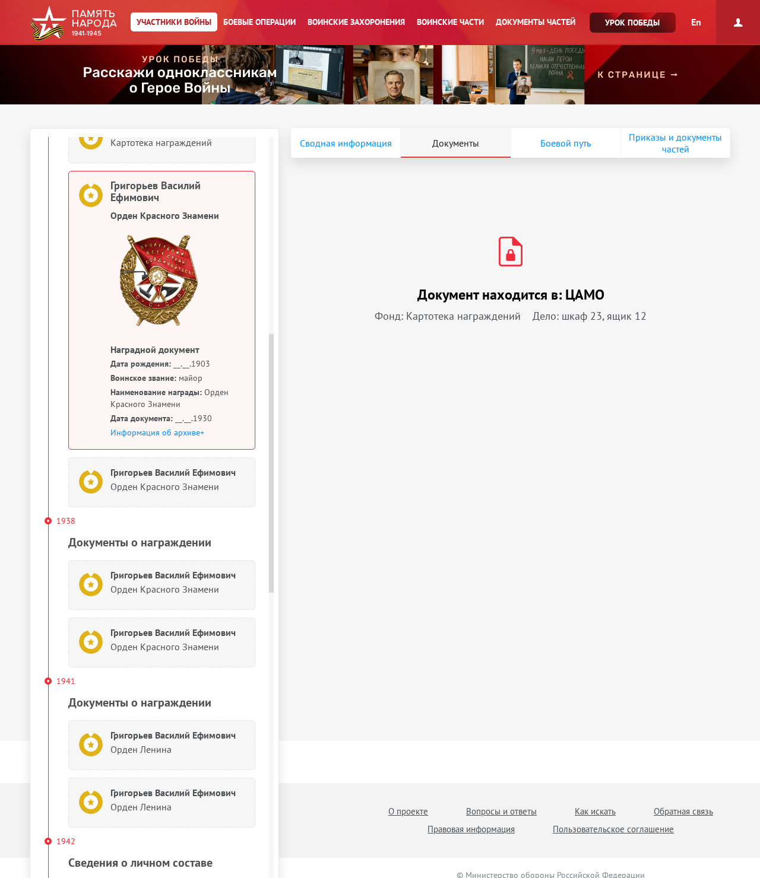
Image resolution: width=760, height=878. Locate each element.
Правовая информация (471, 829)
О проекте (408, 811)
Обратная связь (683, 811)
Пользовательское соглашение (613, 829)
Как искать (595, 811)
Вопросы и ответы (501, 811)
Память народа (73, 24)
